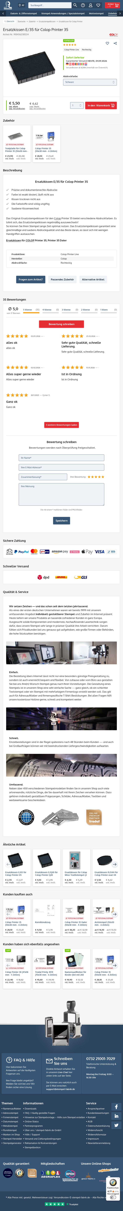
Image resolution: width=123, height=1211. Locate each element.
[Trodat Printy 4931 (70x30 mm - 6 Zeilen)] (45, 960)
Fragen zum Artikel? (31, 279)
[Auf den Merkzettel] (107, 43)
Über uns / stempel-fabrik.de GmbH (43, 1130)
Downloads (30, 1108)
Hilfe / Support (32, 1134)
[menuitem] (53, 5)
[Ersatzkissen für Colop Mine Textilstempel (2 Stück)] (75, 860)
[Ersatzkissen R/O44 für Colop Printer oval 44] (104, 860)
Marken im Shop (11, 1134)
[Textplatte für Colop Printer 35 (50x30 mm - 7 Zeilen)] (15, 137)
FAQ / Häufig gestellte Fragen (40, 1113)
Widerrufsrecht (95, 1130)
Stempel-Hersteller (12, 1138)
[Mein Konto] (90, 5)
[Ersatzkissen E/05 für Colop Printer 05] (15, 860)
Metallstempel (10, 1125)
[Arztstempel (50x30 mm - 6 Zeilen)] (104, 910)
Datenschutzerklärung (99, 1125)
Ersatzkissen (13, 240)
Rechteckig (86, 50)
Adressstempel (10, 1113)
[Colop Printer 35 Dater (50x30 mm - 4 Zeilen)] (75, 910)
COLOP (30, 240)
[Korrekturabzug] (45, 910)
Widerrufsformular (97, 1134)
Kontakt (92, 1117)
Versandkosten (61, 1197)
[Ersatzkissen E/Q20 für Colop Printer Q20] (45, 860)
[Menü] (118, 1179)
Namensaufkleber (12, 1108)
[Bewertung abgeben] (69, 45)
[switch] (113, 1197)
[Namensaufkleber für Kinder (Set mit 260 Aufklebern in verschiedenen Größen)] (75, 960)
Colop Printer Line (71, 50)
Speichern (62, 520)
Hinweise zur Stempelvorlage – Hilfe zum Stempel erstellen (55, 1117)
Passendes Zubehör (62, 279)
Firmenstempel (10, 1117)
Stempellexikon (33, 1147)
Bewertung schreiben (61, 324)
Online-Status (32, 1121)
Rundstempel (10, 1130)
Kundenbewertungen (98, 1113)
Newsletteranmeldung (99, 1143)
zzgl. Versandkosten (17, 108)
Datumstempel (10, 1121)
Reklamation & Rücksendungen (41, 1143)
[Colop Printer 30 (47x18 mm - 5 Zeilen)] (15, 960)
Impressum (93, 1138)
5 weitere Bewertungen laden (61, 424)
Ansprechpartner (96, 1108)
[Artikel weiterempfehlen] (115, 43)
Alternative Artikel (93, 279)
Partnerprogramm (34, 1125)
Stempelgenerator (12, 1143)
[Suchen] (75, 5)
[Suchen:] (50, 5)
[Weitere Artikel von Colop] (113, 35)
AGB (90, 1121)
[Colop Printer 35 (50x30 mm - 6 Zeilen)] (45, 137)
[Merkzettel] (98, 5)
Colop (57, 218)
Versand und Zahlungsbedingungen (43, 1138)
